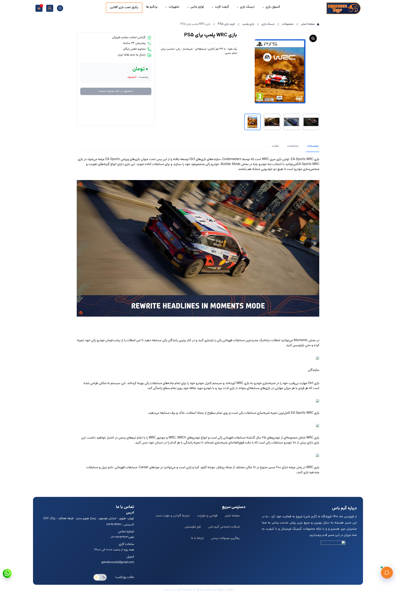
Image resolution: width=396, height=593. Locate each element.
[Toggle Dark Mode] (100, 577)
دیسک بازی (268, 24)
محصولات (287, 24)
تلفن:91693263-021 (122, 537)
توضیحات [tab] (312, 146)
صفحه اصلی (308, 24)
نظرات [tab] (275, 146)
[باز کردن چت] (387, 573)
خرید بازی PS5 (226, 24)
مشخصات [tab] (293, 146)
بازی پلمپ (248, 24)
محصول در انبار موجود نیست (116, 91)
